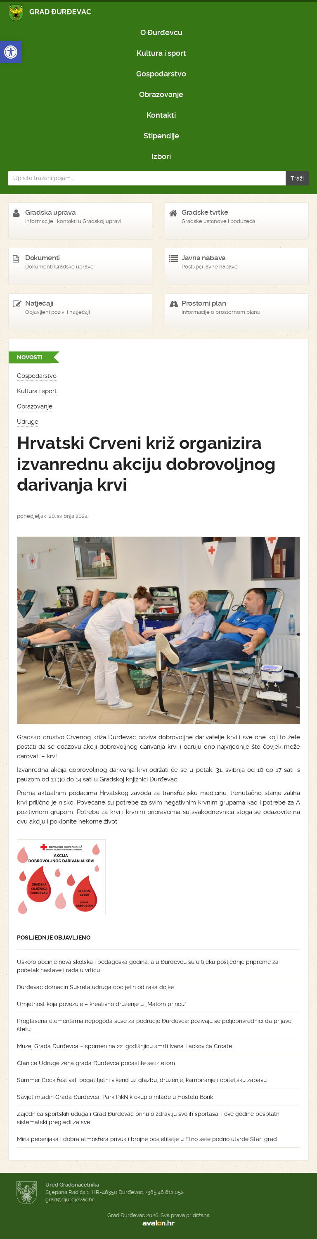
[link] (10, 52)
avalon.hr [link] (158, 1223)
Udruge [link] (27, 421)
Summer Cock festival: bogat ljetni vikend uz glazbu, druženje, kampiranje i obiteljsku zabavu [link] (142, 1080)
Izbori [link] (161, 156)
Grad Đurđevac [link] (50, 12)
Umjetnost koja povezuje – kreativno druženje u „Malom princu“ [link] (102, 1004)
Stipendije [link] (161, 135)
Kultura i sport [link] (161, 53)
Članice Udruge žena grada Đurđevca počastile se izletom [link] (96, 1063)
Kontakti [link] (161, 115)
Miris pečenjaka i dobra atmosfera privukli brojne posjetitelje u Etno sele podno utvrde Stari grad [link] (147, 1139)
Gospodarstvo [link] (161, 73)
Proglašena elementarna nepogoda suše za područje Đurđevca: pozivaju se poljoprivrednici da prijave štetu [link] (154, 1025)
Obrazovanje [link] (161, 94)
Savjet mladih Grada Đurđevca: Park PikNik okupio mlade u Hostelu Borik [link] (115, 1097)
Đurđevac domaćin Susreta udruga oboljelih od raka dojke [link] (95, 987)
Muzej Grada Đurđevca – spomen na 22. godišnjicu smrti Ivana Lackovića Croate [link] (124, 1046)
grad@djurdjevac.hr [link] (69, 1199)
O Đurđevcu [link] (161, 32)
